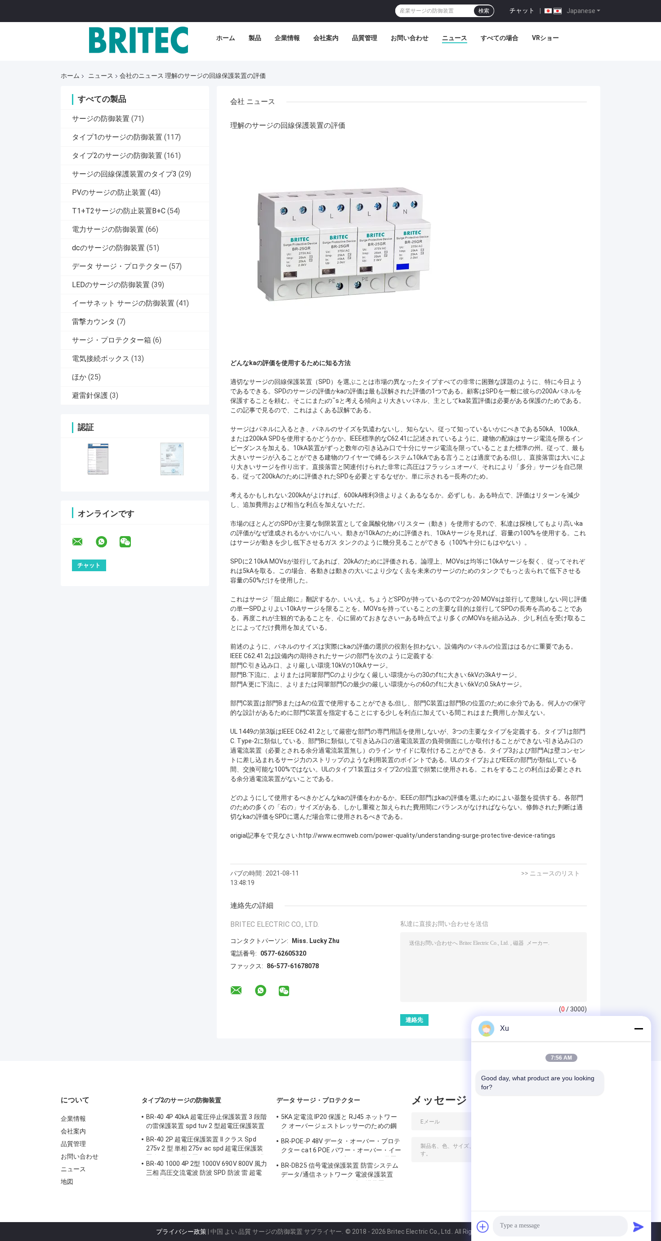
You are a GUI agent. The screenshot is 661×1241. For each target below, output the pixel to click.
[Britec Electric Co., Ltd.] (138, 40)
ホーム (225, 37)
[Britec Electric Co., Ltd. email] (83, 542)
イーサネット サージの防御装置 (123, 303)
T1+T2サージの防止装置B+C (118, 211)
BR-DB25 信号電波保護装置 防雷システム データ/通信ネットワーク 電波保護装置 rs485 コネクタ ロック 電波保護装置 (339, 1171)
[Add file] (483, 1226)
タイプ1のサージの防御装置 (117, 137)
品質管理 (364, 37)
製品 (255, 37)
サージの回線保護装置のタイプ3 (124, 174)
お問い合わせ (410, 37)
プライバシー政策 (181, 1231)
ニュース (454, 37)
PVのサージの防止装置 (109, 192)
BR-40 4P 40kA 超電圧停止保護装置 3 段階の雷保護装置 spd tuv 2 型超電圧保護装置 (206, 1121)
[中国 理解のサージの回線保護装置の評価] (342, 245)
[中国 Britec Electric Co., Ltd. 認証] (98, 458)
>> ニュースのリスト (550, 873)
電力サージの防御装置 (108, 229)
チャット (522, 10)
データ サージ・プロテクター (119, 266)
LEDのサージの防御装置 (111, 284)
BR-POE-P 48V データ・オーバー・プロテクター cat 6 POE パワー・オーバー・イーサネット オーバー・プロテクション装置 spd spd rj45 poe (341, 1146)
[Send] (638, 1226)
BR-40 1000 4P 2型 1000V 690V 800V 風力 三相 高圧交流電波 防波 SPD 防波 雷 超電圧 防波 (207, 1169)
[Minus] (638, 1028)
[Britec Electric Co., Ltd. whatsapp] (107, 542)
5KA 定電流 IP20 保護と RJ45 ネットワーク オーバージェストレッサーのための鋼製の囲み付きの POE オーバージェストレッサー (339, 1122)
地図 (67, 1181)
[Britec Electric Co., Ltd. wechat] (131, 542)
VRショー (545, 37)
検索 (483, 11)
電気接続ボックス (101, 358)
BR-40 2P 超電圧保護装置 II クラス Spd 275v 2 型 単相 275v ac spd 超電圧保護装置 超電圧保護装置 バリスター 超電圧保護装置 (205, 1145)
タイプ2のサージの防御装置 (117, 155)
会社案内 (326, 37)
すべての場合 (499, 37)
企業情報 (287, 37)
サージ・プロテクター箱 (111, 340)
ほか (79, 377)
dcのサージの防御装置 (108, 248)
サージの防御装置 (101, 118)
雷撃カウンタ (93, 321)
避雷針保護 (90, 395)
